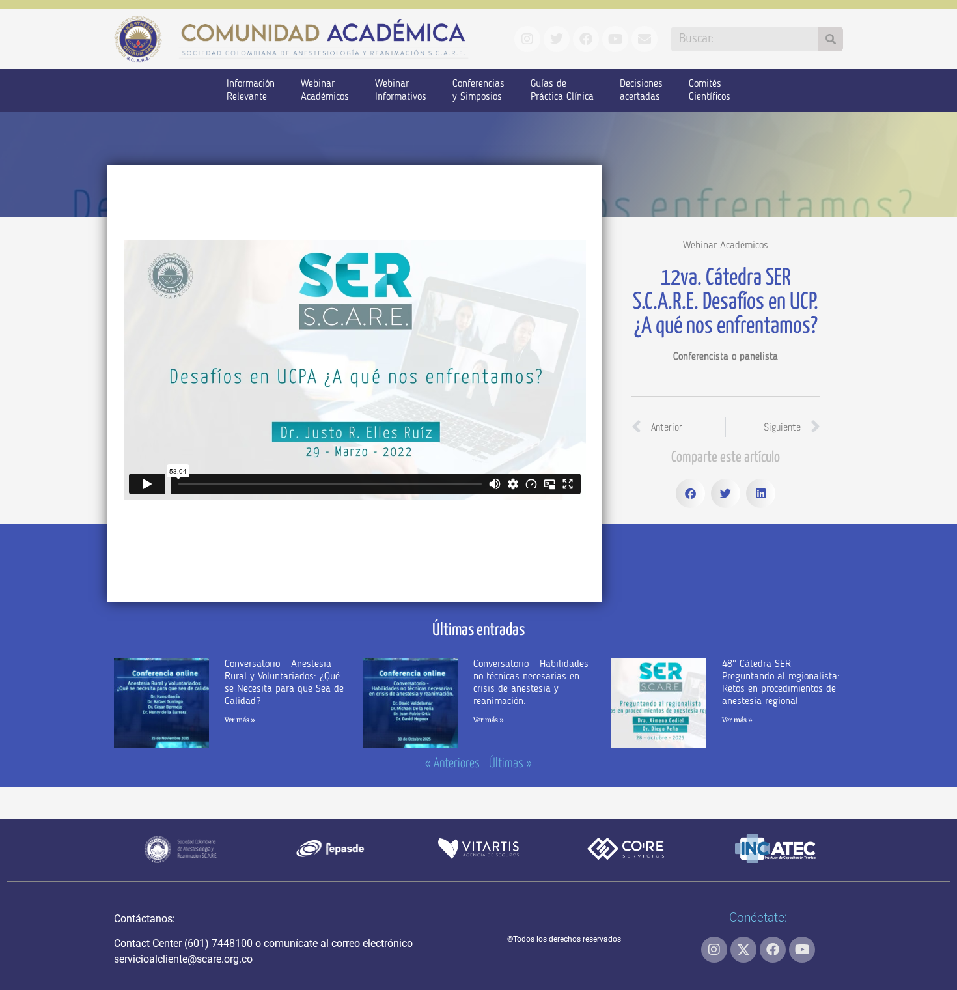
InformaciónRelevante (251, 90)
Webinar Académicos (725, 245)
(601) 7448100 (218, 943)
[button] (690, 493)
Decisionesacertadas (641, 90)
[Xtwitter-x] (743, 950)
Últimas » (510, 763)
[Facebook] (773, 950)
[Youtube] (802, 950)
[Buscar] (830, 39)
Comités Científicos (709, 90)
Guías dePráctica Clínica (562, 90)
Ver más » (240, 720)
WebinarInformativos (400, 90)
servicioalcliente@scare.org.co (183, 959)
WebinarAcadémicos (325, 90)
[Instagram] (714, 950)
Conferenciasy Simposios (478, 90)
